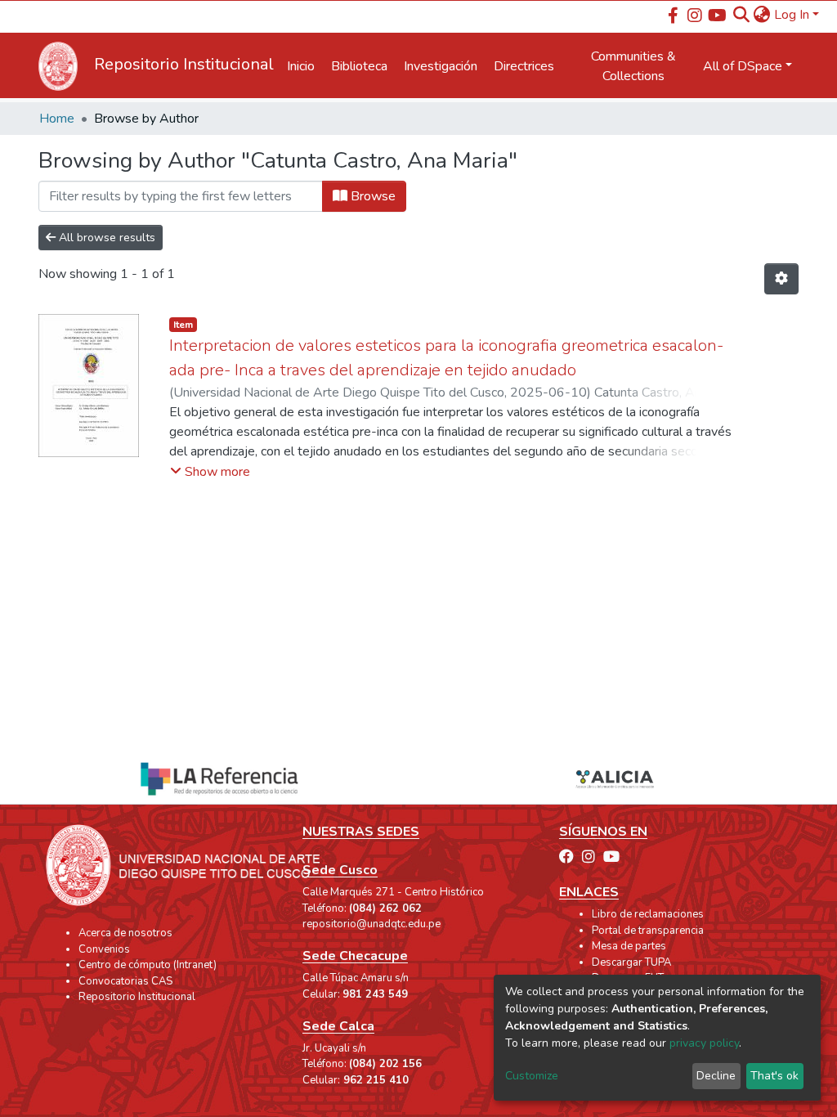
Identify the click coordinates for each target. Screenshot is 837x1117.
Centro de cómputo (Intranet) (147, 965)
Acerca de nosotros (125, 933)
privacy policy (704, 1043)
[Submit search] (742, 15)
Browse (371, 196)
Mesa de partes (629, 946)
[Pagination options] (781, 278)
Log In (791, 15)
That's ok (774, 1075)
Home (56, 119)
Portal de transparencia (648, 930)
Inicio (301, 66)
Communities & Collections (633, 66)
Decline (716, 1075)
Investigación (440, 66)
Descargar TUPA (631, 962)
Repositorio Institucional (136, 996)
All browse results (105, 237)
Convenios (104, 949)
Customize (531, 1075)
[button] (762, 15)
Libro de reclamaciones (648, 914)
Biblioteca (359, 66)
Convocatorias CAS (125, 981)
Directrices (524, 66)
